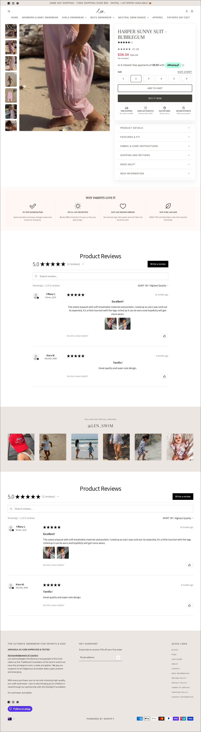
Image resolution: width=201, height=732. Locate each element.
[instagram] (13, 3)
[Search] (9, 11)
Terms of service (181, 687)
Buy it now (155, 98)
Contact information (182, 697)
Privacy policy (179, 683)
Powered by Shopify (100, 719)
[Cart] (192, 11)
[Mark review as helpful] (164, 335)
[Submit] (118, 657)
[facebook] (8, 3)
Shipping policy (180, 692)
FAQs (174, 654)
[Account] (186, 11)
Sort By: (143, 285)
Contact (176, 669)
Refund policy (179, 678)
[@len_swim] (21, 447)
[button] (83, 264)
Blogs (175, 650)
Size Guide (177, 659)
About (175, 664)
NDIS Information (180, 673)
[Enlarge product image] (64, 77)
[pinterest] (17, 3)
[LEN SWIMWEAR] (100, 11)
